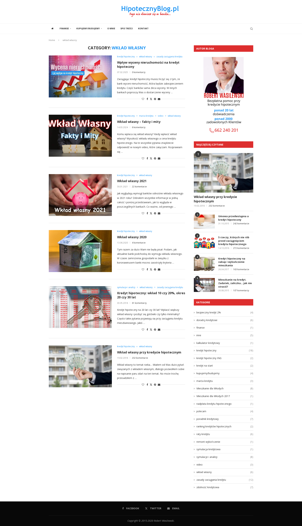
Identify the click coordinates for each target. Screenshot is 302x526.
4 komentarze (139, 242)
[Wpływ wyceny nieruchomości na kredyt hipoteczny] (80, 76)
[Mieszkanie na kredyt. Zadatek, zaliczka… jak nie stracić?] (204, 285)
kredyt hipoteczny (224, 350)
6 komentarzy (138, 127)
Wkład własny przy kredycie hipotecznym (149, 352)
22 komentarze (139, 186)
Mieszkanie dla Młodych (224, 388)
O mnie (111, 28)
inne (224, 335)
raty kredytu (224, 434)
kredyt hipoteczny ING (224, 358)
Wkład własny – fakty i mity (138, 122)
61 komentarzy (139, 303)
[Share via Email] (159, 99)
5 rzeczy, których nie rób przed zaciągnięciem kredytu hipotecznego (233, 241)
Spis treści (126, 28)
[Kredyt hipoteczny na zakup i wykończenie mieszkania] (204, 264)
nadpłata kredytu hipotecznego (224, 403)
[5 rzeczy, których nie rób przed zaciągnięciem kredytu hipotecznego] (204, 243)
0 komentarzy (138, 72)
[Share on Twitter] (151, 99)
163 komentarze (241, 269)
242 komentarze (241, 223)
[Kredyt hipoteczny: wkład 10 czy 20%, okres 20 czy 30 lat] (80, 307)
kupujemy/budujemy (88, 28)
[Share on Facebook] (147, 99)
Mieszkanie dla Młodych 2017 (224, 396)
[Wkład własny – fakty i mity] (80, 136)
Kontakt (143, 28)
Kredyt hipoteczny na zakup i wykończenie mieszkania (231, 262)
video (224, 464)
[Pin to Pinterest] (155, 99)
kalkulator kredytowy (224, 343)
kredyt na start (224, 365)
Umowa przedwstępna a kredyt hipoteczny (233, 218)
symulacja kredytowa (224, 449)
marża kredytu (224, 381)
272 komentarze (241, 248)
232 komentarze (140, 357)
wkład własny (224, 472)
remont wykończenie (224, 441)
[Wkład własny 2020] (80, 251)
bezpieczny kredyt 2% (224, 312)
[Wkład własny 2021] (80, 195)
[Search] (251, 29)
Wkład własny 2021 (131, 181)
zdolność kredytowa (224, 487)
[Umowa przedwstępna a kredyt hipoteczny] (204, 221)
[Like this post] (143, 99)
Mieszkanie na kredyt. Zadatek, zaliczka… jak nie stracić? (235, 283)
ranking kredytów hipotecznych (224, 426)
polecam (224, 411)
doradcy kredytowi (224, 320)
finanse (64, 28)
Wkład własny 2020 (131, 237)
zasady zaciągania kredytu (224, 479)
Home (52, 40)
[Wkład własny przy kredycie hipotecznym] (80, 366)
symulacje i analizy (224, 457)
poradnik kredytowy (224, 419)
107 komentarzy (241, 290)
